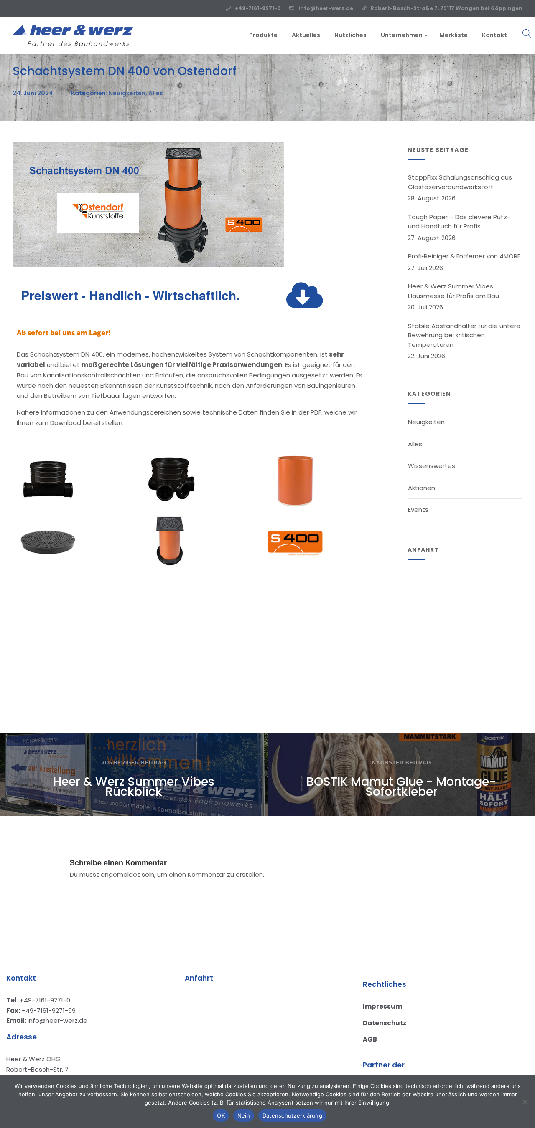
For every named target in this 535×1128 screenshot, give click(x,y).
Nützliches (350, 35)
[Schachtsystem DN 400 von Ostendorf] (148, 264)
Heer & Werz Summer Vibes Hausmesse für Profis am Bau (453, 291)
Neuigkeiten (127, 93)
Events (418, 509)
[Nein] (524, 1102)
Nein (243, 1115)
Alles (155, 93)
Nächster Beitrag (401, 763)
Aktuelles (306, 35)
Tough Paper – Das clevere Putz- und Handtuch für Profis (459, 221)
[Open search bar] (518, 28)
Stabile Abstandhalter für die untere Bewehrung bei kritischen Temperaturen (464, 335)
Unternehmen (402, 35)
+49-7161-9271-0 (258, 8)
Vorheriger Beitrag (133, 763)
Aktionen (421, 487)
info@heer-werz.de (325, 8)
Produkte (263, 35)
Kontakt (494, 35)
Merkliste (453, 35)
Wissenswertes (431, 465)
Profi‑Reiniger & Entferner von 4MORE (464, 256)
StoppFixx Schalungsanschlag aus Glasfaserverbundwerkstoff (460, 182)
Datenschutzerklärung (292, 1115)
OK (221, 1115)
